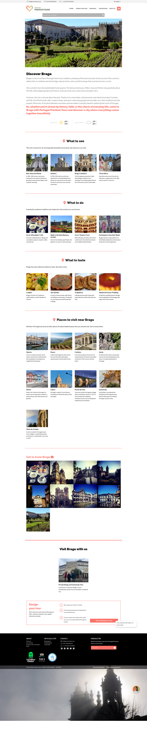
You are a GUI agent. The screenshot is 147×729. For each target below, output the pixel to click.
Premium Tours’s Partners (33, 644)
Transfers (92, 8)
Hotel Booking (48, 643)
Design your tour (81, 8)
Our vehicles (29, 643)
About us (112, 8)
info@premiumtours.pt (35, 1)
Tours (71, 8)
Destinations (103, 8)
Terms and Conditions (98, 667)
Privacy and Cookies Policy (113, 667)
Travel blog (47, 644)
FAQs (27, 646)
